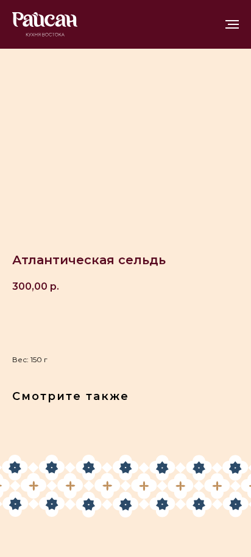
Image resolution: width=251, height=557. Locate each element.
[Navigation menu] (232, 24)
